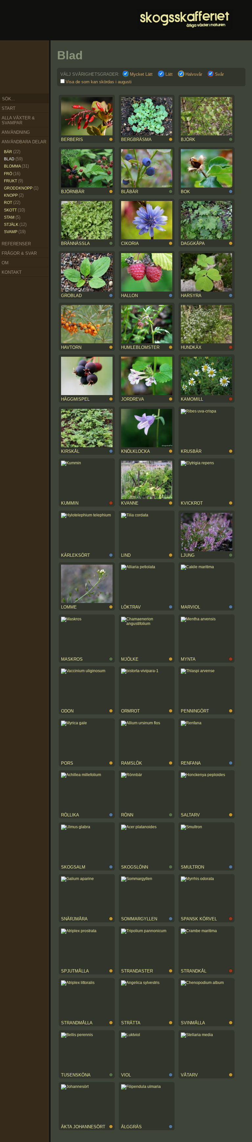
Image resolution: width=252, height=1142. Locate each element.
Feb (35, 55)
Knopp (14, 195)
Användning (16, 132)
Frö (12, 173)
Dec (21, 51)
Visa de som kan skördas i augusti (99, 81)
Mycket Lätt (141, 74)
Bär (12, 151)
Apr (39, 70)
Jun (29, 82)
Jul (21, 82)
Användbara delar (24, 141)
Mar (40, 62)
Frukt (13, 180)
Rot (12, 202)
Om (5, 262)
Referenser (16, 243)
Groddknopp (21, 188)
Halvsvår (193, 74)
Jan (29, 51)
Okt (10, 63)
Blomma (16, 166)
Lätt (169, 74)
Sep (10, 70)
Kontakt (12, 272)
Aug (13, 77)
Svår (219, 74)
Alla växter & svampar (18, 120)
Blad (13, 158)
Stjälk (15, 224)
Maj (35, 77)
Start (8, 108)
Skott (14, 210)
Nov (13, 55)
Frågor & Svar (19, 253)
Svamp (15, 231)
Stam (12, 217)
